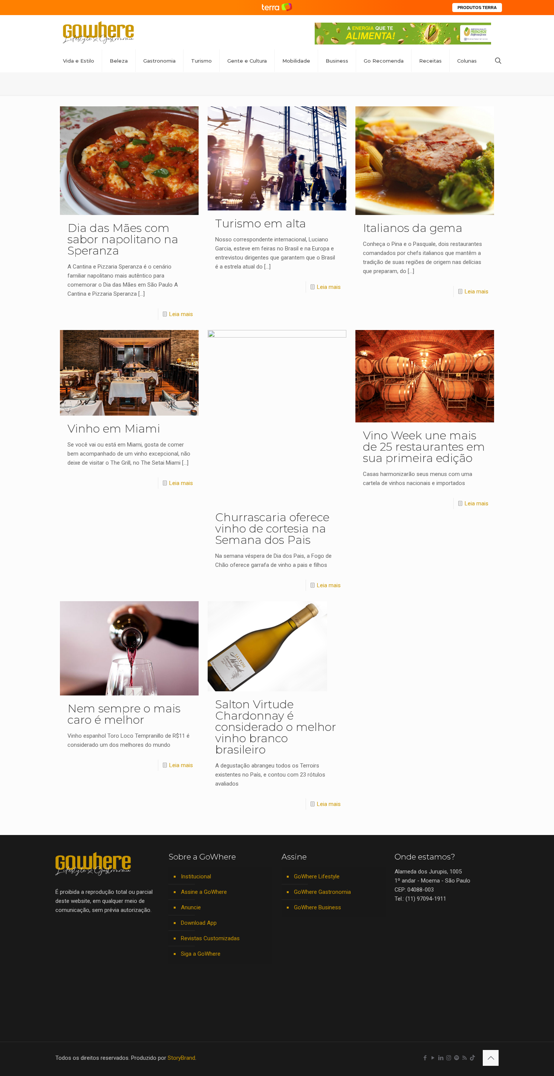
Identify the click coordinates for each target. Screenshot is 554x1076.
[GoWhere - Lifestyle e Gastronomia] (98, 32)
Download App (199, 922)
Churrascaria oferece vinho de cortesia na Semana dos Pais (272, 528)
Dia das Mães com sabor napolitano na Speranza (122, 239)
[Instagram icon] (448, 1058)
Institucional (196, 876)
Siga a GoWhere (200, 953)
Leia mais (181, 314)
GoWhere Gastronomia (322, 892)
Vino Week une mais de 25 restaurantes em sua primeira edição (424, 446)
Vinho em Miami (113, 429)
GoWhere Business (317, 907)
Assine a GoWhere (204, 892)
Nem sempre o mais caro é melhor (124, 714)
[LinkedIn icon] (441, 1058)
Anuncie (191, 907)
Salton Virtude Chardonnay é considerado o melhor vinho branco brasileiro (275, 727)
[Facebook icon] (425, 1058)
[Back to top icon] (491, 1058)
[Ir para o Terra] (277, 7)
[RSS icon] (464, 1058)
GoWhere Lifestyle (317, 876)
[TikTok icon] (472, 1058)
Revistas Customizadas (210, 938)
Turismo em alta (260, 223)
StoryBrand (181, 1058)
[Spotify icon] (456, 1058)
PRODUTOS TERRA (477, 7)
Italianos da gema (412, 228)
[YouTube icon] (433, 1058)
